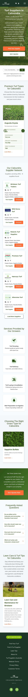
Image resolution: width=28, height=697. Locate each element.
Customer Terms (14, 669)
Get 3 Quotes (14, 54)
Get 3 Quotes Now (14, 492)
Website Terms (14, 662)
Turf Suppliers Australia (14, 658)
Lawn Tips (14, 651)
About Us (14, 654)
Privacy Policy (14, 665)
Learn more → (8, 458)
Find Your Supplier (14, 48)
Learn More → (8, 151)
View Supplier (9, 199)
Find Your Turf (14, 644)
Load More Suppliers (14, 316)
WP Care (14, 683)
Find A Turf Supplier (14, 647)
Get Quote (18, 199)
